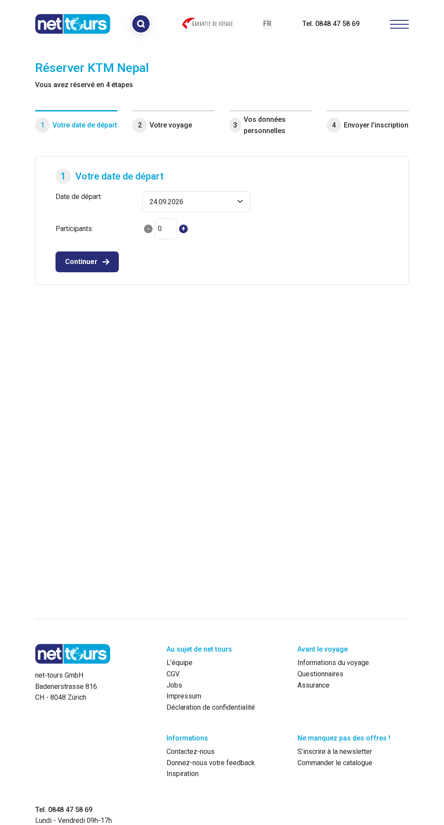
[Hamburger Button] (399, 23)
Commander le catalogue (334, 763)
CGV (173, 674)
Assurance (313, 685)
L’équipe (179, 663)
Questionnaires (320, 674)
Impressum (183, 696)
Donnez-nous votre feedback (210, 763)
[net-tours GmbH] (72, 24)
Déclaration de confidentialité (210, 707)
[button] (196, 201)
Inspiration (182, 774)
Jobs (174, 685)
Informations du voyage (333, 663)
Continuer (81, 262)
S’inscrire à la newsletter (334, 751)
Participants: (74, 229)
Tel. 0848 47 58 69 (330, 24)
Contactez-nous (190, 751)
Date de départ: (79, 196)
